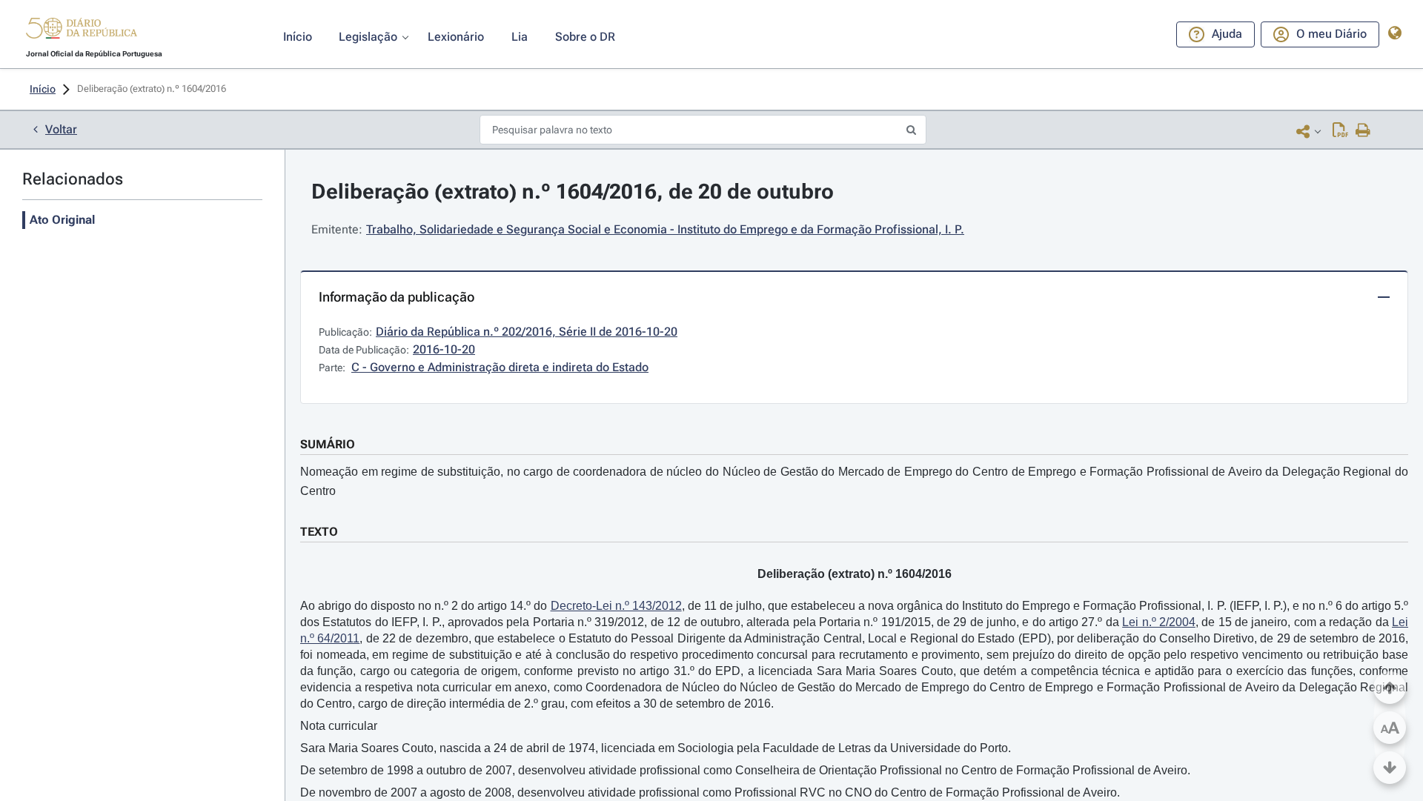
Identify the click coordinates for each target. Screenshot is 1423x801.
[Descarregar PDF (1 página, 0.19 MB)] (1340, 131)
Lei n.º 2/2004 (1158, 622)
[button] (81, 30)
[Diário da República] (81, 31)
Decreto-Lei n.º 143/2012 (616, 605)
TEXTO (319, 532)
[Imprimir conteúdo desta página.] (1363, 131)
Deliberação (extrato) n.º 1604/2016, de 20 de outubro (572, 191)
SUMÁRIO (327, 444)
